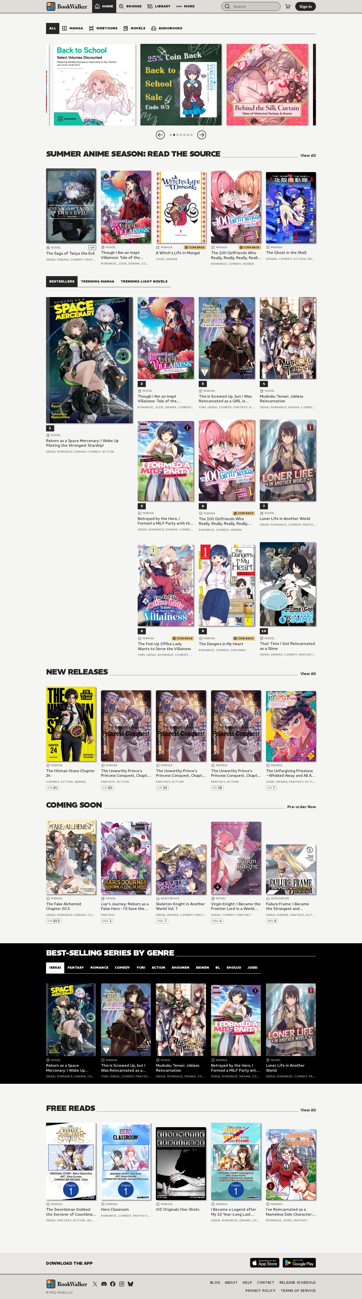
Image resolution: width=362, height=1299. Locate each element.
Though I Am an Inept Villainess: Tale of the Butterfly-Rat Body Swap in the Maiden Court (124, 255)
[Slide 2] (181, 84)
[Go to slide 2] (174, 135)
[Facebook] (113, 1284)
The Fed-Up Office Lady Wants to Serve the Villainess (164, 646)
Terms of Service (298, 1290)
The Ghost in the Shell (286, 252)
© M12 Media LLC (59, 1292)
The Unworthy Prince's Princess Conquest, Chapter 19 (181, 773)
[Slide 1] (94, 84)
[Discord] (104, 1284)
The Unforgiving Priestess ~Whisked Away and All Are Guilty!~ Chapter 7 (290, 773)
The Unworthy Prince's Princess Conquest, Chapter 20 (126, 773)
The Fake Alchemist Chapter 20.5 (64, 906)
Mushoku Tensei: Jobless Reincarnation (281, 399)
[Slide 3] (267, 84)
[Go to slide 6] (188, 135)
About (231, 1282)
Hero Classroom (115, 1209)
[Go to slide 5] (184, 135)
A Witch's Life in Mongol (178, 252)
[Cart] (287, 6)
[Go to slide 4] (181, 135)
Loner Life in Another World (285, 518)
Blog (215, 1282)
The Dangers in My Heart (221, 643)
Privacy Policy (261, 1290)
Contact (266, 1282)
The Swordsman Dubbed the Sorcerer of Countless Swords (69, 1212)
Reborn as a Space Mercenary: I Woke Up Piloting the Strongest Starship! (82, 443)
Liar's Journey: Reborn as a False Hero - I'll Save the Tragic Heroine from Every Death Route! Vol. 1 (125, 906)
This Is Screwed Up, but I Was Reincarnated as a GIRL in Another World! (225, 399)
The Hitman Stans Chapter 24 (70, 773)
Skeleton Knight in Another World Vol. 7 (180, 906)
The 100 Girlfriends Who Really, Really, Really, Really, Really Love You (235, 255)
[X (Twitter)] (95, 1284)
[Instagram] (122, 1284)
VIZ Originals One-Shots (177, 1209)
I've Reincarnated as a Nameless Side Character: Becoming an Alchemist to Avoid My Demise (289, 1212)
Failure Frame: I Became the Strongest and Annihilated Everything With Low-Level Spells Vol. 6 (290, 906)
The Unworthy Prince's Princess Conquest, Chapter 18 (236, 773)
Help (247, 1282)
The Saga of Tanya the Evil (70, 253)
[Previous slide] (160, 134)
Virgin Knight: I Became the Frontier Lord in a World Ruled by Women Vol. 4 (236, 906)
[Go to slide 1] (171, 135)
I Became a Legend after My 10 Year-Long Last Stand (233, 1212)
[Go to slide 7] (191, 135)
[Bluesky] (130, 1284)
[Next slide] (201, 134)
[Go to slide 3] (178, 135)
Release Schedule (298, 1282)
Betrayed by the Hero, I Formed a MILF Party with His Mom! (164, 521)
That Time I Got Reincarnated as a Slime (287, 646)
